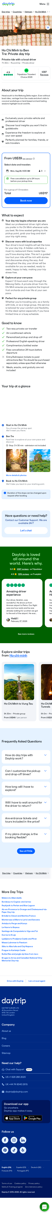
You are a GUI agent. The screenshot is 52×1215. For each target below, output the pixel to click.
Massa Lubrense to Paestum (14, 942)
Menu (42, 4)
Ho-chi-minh (18, 655)
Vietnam (28, 12)
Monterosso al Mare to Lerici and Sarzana (21, 920)
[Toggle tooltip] (34, 159)
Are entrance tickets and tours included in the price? (22, 820)
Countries (17, 12)
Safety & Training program (12, 1187)
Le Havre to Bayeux (10, 927)
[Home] (8, 4)
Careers (6, 1046)
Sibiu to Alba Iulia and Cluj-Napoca (17, 946)
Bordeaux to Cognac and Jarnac (16, 902)
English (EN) (6, 1167)
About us (6, 1031)
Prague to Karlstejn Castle (13, 950)
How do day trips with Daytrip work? (19, 757)
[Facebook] (5, 1140)
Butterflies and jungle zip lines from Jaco (20, 954)
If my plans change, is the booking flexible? (21, 835)
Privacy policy (34, 1183)
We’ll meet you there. (16, 430)
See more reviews (26, 634)
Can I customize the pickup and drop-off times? (22, 772)
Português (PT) (23, 1171)
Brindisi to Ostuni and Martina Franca (19, 916)
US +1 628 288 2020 (15, 1077)
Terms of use (7, 1183)
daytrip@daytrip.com (16, 1091)
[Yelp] (23, 1150)
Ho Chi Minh (40, 12)
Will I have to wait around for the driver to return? (23, 804)
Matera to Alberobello (12, 898)
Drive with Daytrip (15, 981)
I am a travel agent (36, 981)
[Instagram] (14, 1140)
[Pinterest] (5, 1150)
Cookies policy (20, 1183)
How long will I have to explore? (19, 788)
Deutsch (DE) (36, 1167)
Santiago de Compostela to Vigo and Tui (20, 931)
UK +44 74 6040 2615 (16, 1084)
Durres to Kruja (9, 935)
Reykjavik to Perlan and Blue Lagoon (18, 905)
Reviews (44, 74)
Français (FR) (7, 1171)
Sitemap (6, 1053)
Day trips (6, 12)
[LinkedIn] (23, 1140)
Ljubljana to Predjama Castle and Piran (19, 939)
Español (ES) (21, 1167)
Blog (4, 1038)
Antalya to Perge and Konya (14, 923)
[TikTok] (14, 1150)
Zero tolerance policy (33, 1187)
